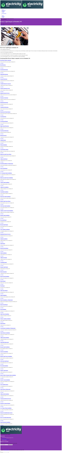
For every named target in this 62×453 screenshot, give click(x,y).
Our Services (3, 10)
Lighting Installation (3, 238)
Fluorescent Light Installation (5, 196)
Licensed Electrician (3, 79)
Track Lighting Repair (4, 384)
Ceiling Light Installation (4, 337)
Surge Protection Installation (5, 422)
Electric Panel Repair (4, 304)
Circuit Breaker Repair (4, 149)
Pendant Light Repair (4, 267)
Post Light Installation (4, 365)
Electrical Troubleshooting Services (6, 412)
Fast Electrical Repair (4, 121)
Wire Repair (2, 285)
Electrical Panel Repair (4, 248)
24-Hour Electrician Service (5, 88)
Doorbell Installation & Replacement (6, 163)
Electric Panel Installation (4, 276)
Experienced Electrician (4, 130)
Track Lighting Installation (5, 229)
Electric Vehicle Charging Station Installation (8, 375)
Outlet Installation (3, 295)
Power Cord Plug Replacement (5, 417)
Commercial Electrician (4, 107)
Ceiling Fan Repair (3, 257)
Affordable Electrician (4, 74)
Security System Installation (5, 379)
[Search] (8, 452)
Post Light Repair (3, 220)
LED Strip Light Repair (4, 361)
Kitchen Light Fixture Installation (6, 356)
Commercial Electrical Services (5, 398)
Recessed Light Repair (4, 224)
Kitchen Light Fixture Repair (5, 201)
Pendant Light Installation (4, 215)
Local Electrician (3, 116)
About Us (3, 11)
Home (3, 9)
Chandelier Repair (3, 262)
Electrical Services (3, 135)
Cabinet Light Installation (4, 182)
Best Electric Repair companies (5, 60)
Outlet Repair (2, 243)
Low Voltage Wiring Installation (5, 408)
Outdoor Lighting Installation (5, 318)
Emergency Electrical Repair (5, 403)
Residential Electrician (4, 102)
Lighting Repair (3, 140)
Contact (3, 17)
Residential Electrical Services (5, 234)
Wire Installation (3, 309)
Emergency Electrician (4, 97)
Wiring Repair (2, 323)
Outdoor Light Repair (4, 370)
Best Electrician (3, 64)
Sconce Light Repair (3, 168)
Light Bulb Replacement (4, 342)
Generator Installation (4, 351)
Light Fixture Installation (4, 314)
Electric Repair (2, 281)
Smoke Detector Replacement (5, 389)
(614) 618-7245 (4, 13)
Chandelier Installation (4, 191)
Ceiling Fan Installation (4, 187)
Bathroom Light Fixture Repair (5, 154)
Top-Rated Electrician (4, 69)
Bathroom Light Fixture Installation (6, 177)
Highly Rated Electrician (4, 126)
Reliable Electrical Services (4, 93)
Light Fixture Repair (4, 290)
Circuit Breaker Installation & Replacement (7, 328)
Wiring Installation (3, 144)
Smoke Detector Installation (5, 332)
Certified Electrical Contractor (5, 83)
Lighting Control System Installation (6, 210)
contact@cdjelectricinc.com (5, 439)
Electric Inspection (3, 271)
